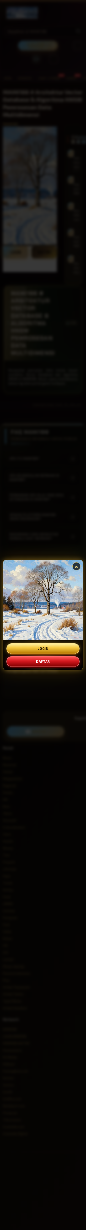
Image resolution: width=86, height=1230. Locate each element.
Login (43, 648)
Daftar (43, 661)
